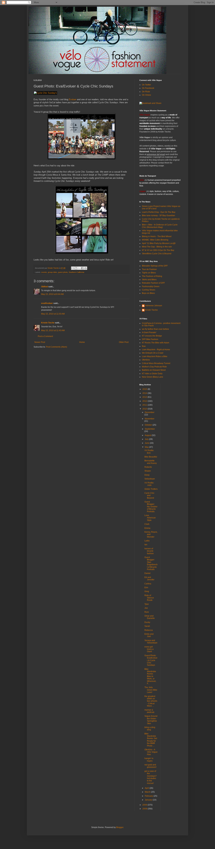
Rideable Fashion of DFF (153, 283)
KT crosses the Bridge (152, 336)
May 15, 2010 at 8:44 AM (52, 294)
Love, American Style (150, 517)
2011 (145, 405)
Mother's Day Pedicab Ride (154, 367)
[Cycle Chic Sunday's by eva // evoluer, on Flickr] (45, 93)
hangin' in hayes (148, 759)
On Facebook (148, 88)
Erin (146, 587)
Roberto (148, 467)
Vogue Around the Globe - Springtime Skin (150, 719)
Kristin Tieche (47, 323)
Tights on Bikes (149, 273)
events (44, 272)
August (148, 435)
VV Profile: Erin (149, 451)
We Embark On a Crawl (152, 353)
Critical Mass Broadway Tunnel (156, 363)
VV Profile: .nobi (149, 484)
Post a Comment (45, 336)
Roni (146, 612)
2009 (145, 805)
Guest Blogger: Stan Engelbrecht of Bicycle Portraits (151, 563)
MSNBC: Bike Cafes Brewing (155, 240)
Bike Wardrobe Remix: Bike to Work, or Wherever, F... (150, 676)
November (149, 419)
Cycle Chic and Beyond (149, 495)
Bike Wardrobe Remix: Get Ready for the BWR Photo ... (150, 740)
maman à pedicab (149, 711)
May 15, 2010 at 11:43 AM (53, 330)
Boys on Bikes (148, 293)
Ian (145, 544)
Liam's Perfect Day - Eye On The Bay (158, 212)
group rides (52, 272)
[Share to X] (79, 268)
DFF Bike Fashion (150, 339)
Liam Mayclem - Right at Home (156, 349)
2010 (145, 409)
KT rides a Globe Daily (152, 373)
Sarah (147, 626)
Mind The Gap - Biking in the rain (157, 247)
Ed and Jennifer (149, 578)
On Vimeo (146, 95)
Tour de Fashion (149, 269)
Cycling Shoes (148, 290)
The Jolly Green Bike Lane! (150, 689)
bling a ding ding (149, 728)
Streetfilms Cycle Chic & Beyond (156, 253)
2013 (145, 397)
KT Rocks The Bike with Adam (155, 343)
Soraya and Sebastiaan (150, 641)
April (147, 788)
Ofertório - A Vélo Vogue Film (151, 752)
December (149, 412)
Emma (147, 528)
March (148, 792)
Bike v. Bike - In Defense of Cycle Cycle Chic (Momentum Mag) (160, 226)
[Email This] (72, 268)
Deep (146, 475)
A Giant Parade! (149, 332)
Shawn (147, 471)
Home (82, 342)
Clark (146, 524)
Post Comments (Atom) (56, 347)
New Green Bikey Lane (152, 377)
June (147, 443)
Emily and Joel (149, 635)
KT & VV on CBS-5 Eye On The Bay (158, 250)
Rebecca (148, 630)
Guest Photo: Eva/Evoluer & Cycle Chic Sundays (150, 660)
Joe (146, 608)
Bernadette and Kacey (150, 461)
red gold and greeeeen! (150, 766)
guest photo (63, 272)
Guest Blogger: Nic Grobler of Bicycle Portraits (150, 507)
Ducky (147, 622)
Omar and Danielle (149, 617)
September (150, 429)
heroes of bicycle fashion (149, 551)
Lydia (146, 541)
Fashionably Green (150, 286)
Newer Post (39, 342)
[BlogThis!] (76, 268)
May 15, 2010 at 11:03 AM (53, 314)
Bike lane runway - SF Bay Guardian (158, 215)
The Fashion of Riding (152, 276)
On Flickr (146, 91)
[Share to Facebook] (82, 268)
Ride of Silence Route (149, 597)
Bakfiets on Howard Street (154, 370)
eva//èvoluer (47, 303)
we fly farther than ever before (155, 329)
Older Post (123, 342)
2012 (145, 401)
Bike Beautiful (150, 457)
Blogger (119, 827)
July (147, 439)
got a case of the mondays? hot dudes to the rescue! (150, 777)
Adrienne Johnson (153, 305)
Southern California (76, 272)
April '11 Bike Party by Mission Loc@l (159, 243)
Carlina (147, 584)
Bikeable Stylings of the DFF (155, 266)
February (149, 796)
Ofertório (146, 360)
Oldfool (44, 286)
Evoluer (72, 99)
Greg (146, 591)
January (149, 800)
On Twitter (146, 85)
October (149, 425)
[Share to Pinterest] (85, 268)
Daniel (147, 573)
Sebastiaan (149, 479)
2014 (145, 393)
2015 (145, 389)
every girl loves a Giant (149, 649)
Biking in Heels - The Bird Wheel (156, 236)
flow (144, 346)
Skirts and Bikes (149, 279)
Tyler (146, 604)
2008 (145, 809)
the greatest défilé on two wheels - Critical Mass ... (150, 701)
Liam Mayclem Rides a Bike (154, 356)
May (147, 447)
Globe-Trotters (151, 489)
